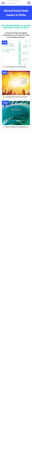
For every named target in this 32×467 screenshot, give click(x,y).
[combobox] (16, 3)
